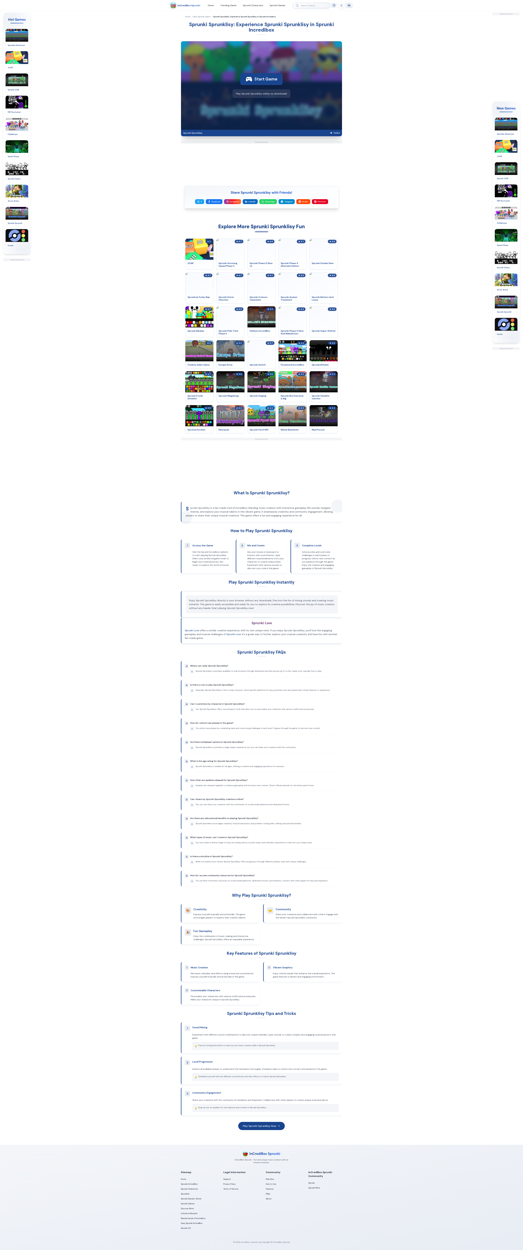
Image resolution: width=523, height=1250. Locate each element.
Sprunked (185, 1194)
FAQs (268, 1194)
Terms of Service (230, 1189)
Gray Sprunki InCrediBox (192, 1223)
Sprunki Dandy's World (191, 1198)
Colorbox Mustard (189, 1213)
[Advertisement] (17, 302)
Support (227, 1179)
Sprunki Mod (314, 1188)
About (268, 1198)
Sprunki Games (277, 5)
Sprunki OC (186, 1228)
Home (211, 5)
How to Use (271, 1184)
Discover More (187, 1208)
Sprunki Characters (253, 5)
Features (270, 1189)
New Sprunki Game (201, 16)
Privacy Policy (229, 1184)
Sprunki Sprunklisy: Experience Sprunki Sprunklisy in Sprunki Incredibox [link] (244, 16)
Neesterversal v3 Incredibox (193, 1218)
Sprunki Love (192, 630)
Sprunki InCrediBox (189, 1184)
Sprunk (311, 1183)
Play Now (270, 1179)
